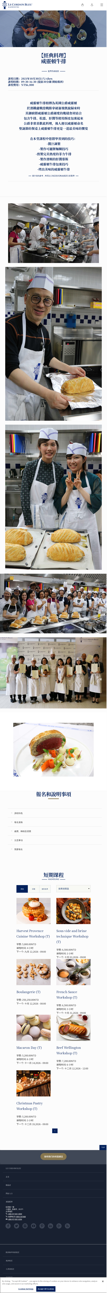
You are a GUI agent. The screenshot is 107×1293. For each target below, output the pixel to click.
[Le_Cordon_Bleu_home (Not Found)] (17, 5)
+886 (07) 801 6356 (15, 1219)
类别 (22, 889)
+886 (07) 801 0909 (15, 1214)
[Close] (103, 1281)
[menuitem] (82, 5)
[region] (53, 1285)
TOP (103, 1147)
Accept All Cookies (46, 1289)
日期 (33, 889)
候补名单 (45, 889)
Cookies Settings (25, 1289)
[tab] (55, 813)
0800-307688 (21, 1216)
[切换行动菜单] (102, 5)
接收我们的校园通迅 (53, 1156)
